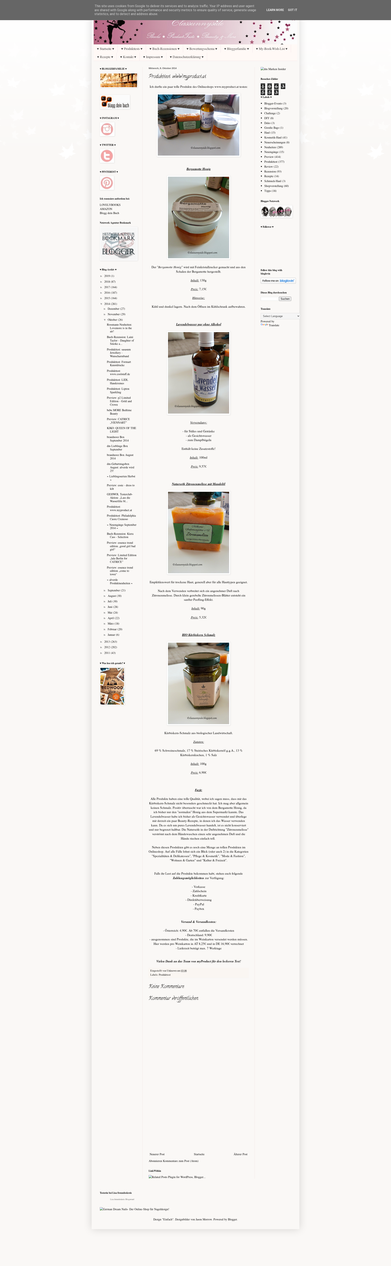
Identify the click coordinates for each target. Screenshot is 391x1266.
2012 (107, 647)
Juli (110, 601)
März (111, 623)
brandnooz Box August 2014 (120, 456)
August (112, 596)
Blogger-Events (273, 103)
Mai (110, 612)
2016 (107, 292)
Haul (267, 132)
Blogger (232, 1219)
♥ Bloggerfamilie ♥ (236, 48)
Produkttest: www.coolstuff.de (118, 372)
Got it (292, 10)
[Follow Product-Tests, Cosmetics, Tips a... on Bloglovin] (278, 282)
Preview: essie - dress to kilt (121, 487)
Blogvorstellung (273, 108)
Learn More (275, 10)
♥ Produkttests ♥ (132, 48)
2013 (107, 641)
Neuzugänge (271, 152)
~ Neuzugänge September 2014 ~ (121, 526)
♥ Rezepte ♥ (105, 57)
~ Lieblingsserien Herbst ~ (121, 478)
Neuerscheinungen (274, 142)
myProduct (204, 961)
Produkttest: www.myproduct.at (119, 508)
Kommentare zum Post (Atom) (181, 1161)
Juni (110, 607)
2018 (107, 281)
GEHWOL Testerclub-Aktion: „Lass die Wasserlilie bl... (120, 497)
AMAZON (106, 209)
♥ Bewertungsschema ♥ (202, 48)
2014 (107, 304)
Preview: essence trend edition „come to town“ (120, 570)
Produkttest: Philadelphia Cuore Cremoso (121, 517)
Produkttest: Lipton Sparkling (118, 390)
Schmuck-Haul (272, 181)
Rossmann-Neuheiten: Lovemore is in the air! (119, 328)
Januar (112, 635)
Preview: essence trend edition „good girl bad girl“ (121, 546)
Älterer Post (240, 1154)
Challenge (270, 113)
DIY (266, 118)
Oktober (113, 320)
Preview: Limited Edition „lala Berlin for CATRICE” (121, 558)
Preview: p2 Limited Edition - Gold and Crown (119, 401)
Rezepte (268, 176)
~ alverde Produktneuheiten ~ (120, 581)
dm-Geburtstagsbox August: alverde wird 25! (120, 467)
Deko (267, 123)
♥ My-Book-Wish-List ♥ (272, 48)
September (114, 590)
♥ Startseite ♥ (105, 48)
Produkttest (165, 974)
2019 (107, 276)
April (111, 618)
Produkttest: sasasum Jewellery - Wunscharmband (119, 352)
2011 (107, 653)
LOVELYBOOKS (110, 205)
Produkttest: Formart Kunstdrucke (119, 363)
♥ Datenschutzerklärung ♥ (187, 57)
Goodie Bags (271, 128)
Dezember (114, 309)
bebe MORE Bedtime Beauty (119, 411)
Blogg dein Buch (109, 213)
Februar (113, 629)
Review (268, 166)
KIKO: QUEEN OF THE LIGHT (121, 429)
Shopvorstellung (273, 186)
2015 (107, 298)
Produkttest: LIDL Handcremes (117, 381)
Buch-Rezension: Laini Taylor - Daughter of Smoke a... (120, 340)
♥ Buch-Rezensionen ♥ (164, 48)
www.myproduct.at (226, 87)
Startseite (199, 1154)
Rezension (270, 171)
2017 (107, 287)
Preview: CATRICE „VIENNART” (118, 420)
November (114, 314)
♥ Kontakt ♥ (128, 57)
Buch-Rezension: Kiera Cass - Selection (120, 535)
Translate (274, 325)
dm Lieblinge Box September (117, 447)
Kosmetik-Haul (273, 137)
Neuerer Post (157, 1154)
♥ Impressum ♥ (153, 57)
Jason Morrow (204, 1219)
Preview (269, 157)
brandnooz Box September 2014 (118, 438)
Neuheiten (270, 147)
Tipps (267, 191)
